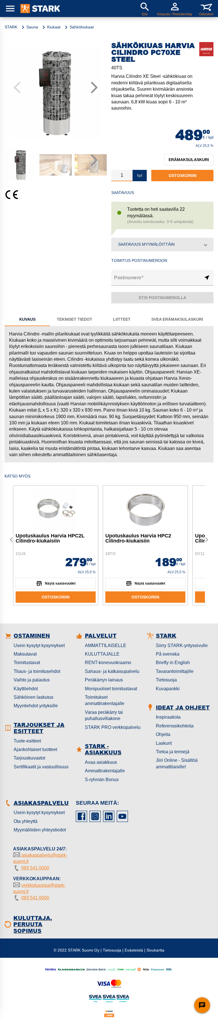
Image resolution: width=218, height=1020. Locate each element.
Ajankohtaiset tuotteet (35, 749)
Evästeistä (134, 950)
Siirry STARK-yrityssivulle (182, 645)
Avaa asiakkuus (101, 762)
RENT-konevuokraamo (108, 662)
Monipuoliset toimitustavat (111, 688)
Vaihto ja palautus (32, 679)
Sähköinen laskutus (33, 697)
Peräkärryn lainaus (104, 679)
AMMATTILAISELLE (105, 645)
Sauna (32, 27)
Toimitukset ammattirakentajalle (104, 700)
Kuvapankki (168, 688)
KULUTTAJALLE (102, 654)
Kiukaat (53, 27)
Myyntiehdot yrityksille (36, 705)
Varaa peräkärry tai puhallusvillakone (104, 715)
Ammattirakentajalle (105, 770)
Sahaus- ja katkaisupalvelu (112, 671)
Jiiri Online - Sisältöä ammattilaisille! (177, 763)
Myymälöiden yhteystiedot (40, 829)
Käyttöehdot (26, 688)
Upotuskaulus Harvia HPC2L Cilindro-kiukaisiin (50, 538)
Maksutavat (25, 654)
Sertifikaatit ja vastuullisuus (41, 766)
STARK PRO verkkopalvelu (113, 727)
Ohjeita (163, 734)
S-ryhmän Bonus (102, 779)
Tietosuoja (166, 679)
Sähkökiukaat (82, 27)
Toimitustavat (27, 662)
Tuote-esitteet (27, 741)
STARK (11, 27)
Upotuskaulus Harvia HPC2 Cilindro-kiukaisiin (138, 538)
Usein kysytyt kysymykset (39, 645)
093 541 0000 (35, 867)
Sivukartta (155, 950)
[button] (162, 244)
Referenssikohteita (175, 725)
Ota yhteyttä (25, 821)
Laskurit (164, 743)
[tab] (27, 319)
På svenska (167, 654)
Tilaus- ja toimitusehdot (37, 671)
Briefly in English (173, 662)
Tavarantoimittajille (175, 671)
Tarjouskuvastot (29, 758)
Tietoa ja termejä (172, 751)
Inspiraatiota (168, 717)
